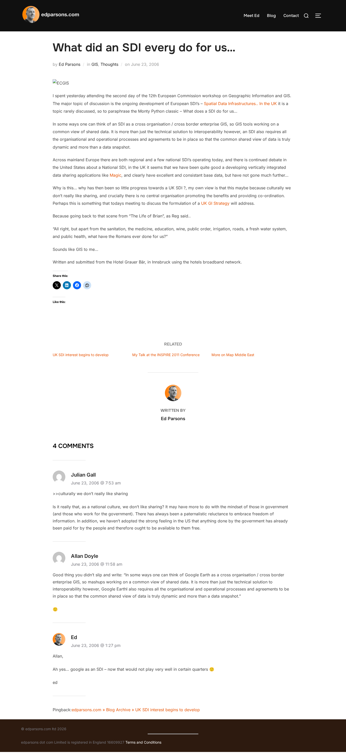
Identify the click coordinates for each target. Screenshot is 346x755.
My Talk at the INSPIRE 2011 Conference (166, 355)
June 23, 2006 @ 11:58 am (96, 564)
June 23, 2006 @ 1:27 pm (96, 645)
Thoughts (109, 64)
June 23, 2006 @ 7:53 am (96, 482)
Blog (271, 15)
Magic (115, 175)
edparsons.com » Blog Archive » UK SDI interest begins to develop (136, 709)
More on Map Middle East (233, 355)
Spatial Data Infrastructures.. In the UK (240, 103)
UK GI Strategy (215, 203)
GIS (94, 64)
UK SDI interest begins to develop (81, 355)
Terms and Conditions (143, 742)
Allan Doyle (84, 556)
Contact (291, 15)
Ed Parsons (69, 64)
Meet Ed (251, 15)
